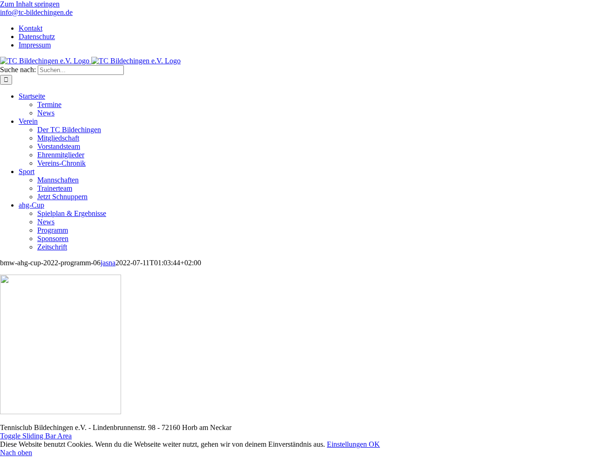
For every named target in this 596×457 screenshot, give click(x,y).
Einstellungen (348, 444)
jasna (108, 263)
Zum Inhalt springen (30, 4)
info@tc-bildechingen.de (36, 12)
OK (374, 444)
